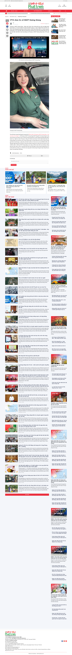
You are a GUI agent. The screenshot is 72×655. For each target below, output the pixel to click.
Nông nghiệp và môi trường (22, 412)
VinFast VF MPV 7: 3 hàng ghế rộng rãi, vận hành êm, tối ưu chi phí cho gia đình (56, 186)
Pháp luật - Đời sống (21, 422)
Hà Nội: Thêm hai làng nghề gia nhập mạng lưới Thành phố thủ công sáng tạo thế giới (58, 425)
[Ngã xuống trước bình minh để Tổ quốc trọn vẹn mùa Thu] (11, 290)
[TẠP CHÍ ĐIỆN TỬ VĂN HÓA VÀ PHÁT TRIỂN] (36, 6)
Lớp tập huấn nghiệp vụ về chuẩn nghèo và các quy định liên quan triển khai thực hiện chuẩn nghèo (33, 466)
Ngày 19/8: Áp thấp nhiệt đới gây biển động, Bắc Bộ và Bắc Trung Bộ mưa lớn (59, 460)
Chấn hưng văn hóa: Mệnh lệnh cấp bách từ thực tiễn (59, 383)
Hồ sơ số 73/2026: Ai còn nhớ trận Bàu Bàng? (29, 239)
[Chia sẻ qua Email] (7, 30)
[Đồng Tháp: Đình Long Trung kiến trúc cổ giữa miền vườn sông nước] (11, 222)
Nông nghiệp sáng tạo (58, 509)
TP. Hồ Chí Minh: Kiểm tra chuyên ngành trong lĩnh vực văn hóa (34, 326)
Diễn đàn (20, 342)
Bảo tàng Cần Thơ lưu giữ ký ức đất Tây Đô (29, 355)
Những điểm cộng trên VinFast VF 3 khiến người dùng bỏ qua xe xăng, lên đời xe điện (59, 309)
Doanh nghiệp (20, 303)
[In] (7, 33)
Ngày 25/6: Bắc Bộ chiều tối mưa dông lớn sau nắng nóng (59, 541)
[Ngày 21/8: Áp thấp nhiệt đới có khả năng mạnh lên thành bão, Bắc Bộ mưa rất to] (11, 408)
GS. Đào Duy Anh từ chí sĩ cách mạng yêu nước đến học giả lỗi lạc (47, 13)
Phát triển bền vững (8, 182)
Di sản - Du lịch (21, 323)
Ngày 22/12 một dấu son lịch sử (58, 345)
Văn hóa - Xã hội (21, 206)
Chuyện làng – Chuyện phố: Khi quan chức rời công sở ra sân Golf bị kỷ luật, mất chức (59, 618)
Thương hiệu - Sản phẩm (59, 275)
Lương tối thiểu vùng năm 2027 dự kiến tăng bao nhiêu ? (59, 605)
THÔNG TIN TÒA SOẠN (32, 653)
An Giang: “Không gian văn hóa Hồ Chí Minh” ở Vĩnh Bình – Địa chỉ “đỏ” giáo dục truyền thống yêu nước (34, 230)
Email (6, 6)
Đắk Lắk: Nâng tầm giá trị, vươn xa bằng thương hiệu (59, 300)
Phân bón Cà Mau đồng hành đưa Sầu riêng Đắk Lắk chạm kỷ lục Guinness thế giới (59, 222)
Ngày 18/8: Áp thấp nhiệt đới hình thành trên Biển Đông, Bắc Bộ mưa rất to (59, 464)
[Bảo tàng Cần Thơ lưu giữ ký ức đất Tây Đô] (11, 359)
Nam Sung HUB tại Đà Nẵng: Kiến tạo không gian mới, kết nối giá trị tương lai (59, 226)
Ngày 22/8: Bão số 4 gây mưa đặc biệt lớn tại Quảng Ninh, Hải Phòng (59, 442)
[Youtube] (66, 641)
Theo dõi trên (43, 23)
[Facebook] (62, 641)
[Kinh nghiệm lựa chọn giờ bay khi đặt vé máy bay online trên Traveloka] (15, 177)
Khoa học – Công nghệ (58, 236)
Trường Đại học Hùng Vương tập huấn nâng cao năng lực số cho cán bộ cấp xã (59, 266)
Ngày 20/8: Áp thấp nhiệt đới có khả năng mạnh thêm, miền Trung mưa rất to (59, 456)
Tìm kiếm (59, 6)
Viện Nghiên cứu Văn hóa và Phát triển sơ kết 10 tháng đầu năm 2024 (59, 379)
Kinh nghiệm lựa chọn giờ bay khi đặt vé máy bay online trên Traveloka (14, 186)
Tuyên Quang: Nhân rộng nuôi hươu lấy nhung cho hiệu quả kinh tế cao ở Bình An (59, 537)
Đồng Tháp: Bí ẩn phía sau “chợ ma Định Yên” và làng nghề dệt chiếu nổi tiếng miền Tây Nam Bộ (59, 421)
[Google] (64, 641)
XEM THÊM (27, 494)
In (42, 155)
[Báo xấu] (7, 36)
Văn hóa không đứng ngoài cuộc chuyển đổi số (59, 610)
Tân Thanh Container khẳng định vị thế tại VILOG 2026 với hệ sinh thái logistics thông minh (59, 305)
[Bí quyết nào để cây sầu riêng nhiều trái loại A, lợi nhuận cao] (36, 177)
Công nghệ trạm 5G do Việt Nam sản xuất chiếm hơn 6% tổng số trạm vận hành (59, 270)
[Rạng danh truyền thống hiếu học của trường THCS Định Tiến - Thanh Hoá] (11, 212)
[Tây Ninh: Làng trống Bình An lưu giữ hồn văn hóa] (59, 397)
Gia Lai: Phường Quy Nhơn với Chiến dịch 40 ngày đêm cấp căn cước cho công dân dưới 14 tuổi (33, 426)
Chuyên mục (64, 6)
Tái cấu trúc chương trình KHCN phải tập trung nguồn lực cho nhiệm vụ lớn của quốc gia (58, 248)
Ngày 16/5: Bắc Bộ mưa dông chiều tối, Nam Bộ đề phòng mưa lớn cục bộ (59, 579)
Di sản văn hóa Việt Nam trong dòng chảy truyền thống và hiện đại (58, 328)
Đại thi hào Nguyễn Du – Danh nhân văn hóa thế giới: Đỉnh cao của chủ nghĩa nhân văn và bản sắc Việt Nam (58, 342)
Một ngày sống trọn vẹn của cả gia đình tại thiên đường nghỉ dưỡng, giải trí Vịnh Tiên (59, 296)
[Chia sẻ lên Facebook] (7, 27)
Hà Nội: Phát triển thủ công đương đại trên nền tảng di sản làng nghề (59, 417)
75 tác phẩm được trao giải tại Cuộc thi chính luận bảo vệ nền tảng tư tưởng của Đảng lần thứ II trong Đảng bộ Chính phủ (34, 375)
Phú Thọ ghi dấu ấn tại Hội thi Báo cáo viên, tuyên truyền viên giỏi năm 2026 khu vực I (59, 412)
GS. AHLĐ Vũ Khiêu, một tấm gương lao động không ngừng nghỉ (25, 13)
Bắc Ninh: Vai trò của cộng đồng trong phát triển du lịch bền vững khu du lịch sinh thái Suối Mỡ (59, 349)
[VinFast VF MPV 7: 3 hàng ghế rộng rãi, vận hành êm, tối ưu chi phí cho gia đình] (57, 177)
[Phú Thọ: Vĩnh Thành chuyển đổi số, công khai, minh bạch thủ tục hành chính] (59, 589)
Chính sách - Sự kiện (21, 313)
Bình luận (7, 20)
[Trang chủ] (6, 11)
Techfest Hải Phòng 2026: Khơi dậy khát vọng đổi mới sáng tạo (59, 257)
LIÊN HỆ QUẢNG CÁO (40, 653)
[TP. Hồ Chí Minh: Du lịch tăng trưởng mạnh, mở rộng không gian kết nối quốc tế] (11, 319)
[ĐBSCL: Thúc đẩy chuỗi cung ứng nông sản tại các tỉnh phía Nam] (59, 513)
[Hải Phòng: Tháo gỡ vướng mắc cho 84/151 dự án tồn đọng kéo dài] (11, 309)
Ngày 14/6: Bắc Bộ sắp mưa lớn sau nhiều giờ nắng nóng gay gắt (59, 614)
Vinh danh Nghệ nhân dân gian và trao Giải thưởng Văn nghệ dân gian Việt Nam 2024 (59, 374)
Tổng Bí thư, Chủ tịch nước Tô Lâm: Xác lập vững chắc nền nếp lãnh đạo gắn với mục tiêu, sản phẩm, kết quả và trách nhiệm (33, 456)
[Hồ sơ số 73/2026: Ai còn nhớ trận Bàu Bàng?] (11, 242)
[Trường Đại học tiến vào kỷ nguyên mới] (59, 359)
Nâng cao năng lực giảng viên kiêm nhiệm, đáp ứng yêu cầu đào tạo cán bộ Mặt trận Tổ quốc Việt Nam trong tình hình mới (34, 385)
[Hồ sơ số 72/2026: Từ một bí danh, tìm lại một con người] (11, 281)
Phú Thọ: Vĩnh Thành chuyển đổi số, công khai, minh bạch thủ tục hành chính (59, 596)
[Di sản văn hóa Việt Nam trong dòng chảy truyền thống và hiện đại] (59, 321)
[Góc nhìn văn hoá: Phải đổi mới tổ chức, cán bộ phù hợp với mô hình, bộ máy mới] (11, 398)
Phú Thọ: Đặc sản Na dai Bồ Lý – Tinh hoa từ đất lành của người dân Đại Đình (59, 528)
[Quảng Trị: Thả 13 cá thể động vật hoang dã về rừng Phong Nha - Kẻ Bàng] (11, 448)
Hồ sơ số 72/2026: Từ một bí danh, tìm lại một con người (32, 277)
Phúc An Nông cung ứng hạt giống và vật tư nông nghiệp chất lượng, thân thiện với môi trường (59, 533)
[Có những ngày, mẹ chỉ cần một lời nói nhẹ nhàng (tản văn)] (11, 252)
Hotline (9, 6)
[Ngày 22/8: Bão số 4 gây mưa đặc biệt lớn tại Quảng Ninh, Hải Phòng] (11, 271)
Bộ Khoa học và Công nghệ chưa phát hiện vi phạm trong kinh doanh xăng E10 (59, 261)
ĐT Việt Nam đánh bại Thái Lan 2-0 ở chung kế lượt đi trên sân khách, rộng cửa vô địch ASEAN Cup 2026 (34, 200)
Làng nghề (55, 393)
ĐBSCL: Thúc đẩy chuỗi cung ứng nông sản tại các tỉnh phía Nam (59, 519)
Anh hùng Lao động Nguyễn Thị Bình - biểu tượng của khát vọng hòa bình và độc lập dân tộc (59, 338)
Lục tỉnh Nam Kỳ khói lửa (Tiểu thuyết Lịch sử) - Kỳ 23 (58, 387)
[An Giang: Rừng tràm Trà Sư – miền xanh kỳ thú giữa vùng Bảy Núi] (11, 368)
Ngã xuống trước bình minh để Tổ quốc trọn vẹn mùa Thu (32, 287)
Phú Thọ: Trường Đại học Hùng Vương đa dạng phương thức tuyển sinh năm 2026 (59, 575)
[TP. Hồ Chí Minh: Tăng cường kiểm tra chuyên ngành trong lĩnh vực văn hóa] (11, 418)
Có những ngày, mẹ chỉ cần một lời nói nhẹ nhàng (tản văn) (33, 248)
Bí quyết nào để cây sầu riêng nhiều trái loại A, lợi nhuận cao (36, 186)
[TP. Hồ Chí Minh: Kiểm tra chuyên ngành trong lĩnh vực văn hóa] (11, 329)
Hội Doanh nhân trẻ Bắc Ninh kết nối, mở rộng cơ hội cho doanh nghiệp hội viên (59, 231)
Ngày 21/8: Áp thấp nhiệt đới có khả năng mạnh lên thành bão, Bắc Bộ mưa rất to (59, 451)
